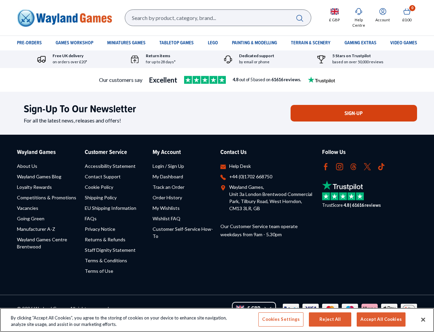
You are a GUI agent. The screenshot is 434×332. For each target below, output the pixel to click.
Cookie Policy (99, 187)
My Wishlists (166, 208)
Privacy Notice (100, 229)
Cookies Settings (281, 319)
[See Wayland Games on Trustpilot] (205, 80)
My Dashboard (168, 176)
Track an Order (168, 187)
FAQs (91, 218)
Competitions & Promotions (46, 197)
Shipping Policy (101, 197)
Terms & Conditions (106, 260)
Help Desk (240, 166)
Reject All (330, 319)
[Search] (299, 17)
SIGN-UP (353, 113)
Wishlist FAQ (166, 218)
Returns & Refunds (105, 239)
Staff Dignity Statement (110, 250)
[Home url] (64, 18)
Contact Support (103, 176)
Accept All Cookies (380, 319)
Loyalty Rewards (34, 187)
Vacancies (27, 208)
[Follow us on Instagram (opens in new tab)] (339, 166)
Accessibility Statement (110, 166)
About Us (27, 166)
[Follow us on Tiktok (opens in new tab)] (381, 166)
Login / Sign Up (168, 166)
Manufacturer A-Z (36, 229)
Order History (167, 197)
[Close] (423, 319)
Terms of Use (99, 271)
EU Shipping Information (110, 208)
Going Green (30, 218)
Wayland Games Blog (39, 176)
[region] (217, 320)
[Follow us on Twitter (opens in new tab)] (367, 166)
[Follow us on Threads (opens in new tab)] (353, 166)
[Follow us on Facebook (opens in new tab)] (325, 166)
